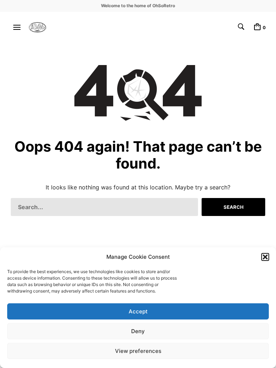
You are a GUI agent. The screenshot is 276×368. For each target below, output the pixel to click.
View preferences (138, 351)
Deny (138, 331)
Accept (138, 311)
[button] (265, 257)
